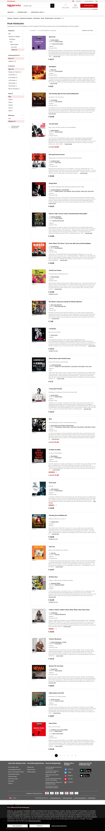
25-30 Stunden (12, 86)
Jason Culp (58, 162)
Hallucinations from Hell (56, 693)
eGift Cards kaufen (13, 778)
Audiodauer (11, 66)
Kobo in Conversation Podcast (16, 771)
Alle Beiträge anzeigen (52, 787)
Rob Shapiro (58, 457)
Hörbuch (12, 121)
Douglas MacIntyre (56, 189)
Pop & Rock (14, 47)
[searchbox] (38, 6)
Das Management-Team (14, 769)
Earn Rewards (11, 1)
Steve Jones (54, 335)
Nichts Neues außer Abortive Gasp (59, 358)
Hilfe (96, 1)
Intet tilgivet (52, 66)
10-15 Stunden (12, 77)
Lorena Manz (74, 366)
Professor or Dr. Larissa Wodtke (59, 729)
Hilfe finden (11, 781)
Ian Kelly (64, 642)
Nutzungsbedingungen (55, 798)
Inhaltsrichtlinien (91, 798)
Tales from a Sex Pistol (54, 332)
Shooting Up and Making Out (58, 515)
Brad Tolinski (54, 425)
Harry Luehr (88, 366)
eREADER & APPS (37, 12)
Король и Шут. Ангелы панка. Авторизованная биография (68, 213)
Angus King (91, 191)
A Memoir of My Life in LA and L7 (57, 518)
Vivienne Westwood (55, 639)
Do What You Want (54, 449)
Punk (16, 50)
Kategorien (11, 30)
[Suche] (52, 6)
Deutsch (10, 102)
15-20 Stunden (12, 80)
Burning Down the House (57, 154)
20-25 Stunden (12, 83)
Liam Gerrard (58, 101)
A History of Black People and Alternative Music (61, 580)
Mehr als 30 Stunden (14, 88)
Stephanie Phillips (55, 583)
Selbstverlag (30, 767)
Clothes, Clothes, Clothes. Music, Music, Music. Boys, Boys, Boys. (69, 609)
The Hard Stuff (53, 124)
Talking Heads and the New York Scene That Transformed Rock (65, 158)
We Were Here (53, 577)
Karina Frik (58, 366)
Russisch (10, 107)
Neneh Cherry (54, 395)
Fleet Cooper (95, 427)
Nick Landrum (58, 670)
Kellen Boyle (88, 427)
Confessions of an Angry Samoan (57, 696)
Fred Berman (58, 427)
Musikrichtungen (14, 44)
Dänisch (10, 110)
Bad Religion (54, 456)
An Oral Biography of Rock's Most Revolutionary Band (63, 422)
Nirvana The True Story (56, 666)
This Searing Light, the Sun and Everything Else (64, 93)
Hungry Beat (53, 183)
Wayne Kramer (55, 130)
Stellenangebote (31, 771)
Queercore (52, 37)
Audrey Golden (55, 40)
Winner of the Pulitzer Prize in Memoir (58, 550)
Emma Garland (55, 276)
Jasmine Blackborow (60, 614)
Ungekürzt (12, 61)
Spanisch (10, 105)
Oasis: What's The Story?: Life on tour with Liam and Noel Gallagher (70, 243)
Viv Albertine (54, 612)
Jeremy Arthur (66, 427)
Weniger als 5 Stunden (14, 72)
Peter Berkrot (80, 427)
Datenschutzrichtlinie (67, 798)
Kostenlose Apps (12, 776)
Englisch (10, 99)
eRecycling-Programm (14, 774)
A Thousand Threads (55, 388)
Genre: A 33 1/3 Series (57, 43)
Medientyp (11, 115)
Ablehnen (39, 826)
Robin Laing (84, 191)
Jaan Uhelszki (62, 425)
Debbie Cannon (59, 191)
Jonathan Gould (55, 161)
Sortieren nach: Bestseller (88, 30)
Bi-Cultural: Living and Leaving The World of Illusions (65, 301)
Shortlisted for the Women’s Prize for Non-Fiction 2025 (63, 392)
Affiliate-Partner (31, 769)
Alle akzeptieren (17, 826)
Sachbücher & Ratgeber (14, 36)
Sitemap (10, 783)
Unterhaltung (12, 39)
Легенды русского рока (58, 220)
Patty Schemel (55, 489)
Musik (11, 41)
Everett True (54, 669)
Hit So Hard (52, 482)
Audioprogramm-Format (15, 55)
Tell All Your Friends (55, 270)
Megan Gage (58, 731)
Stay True (52, 546)
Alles (9, 33)
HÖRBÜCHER (22, 12)
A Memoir (51, 486)
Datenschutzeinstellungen (80, 798)
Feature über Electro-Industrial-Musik (58, 362)
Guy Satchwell (67, 191)
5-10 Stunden (12, 74)
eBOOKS (10, 12)
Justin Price (73, 427)
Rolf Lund (53, 69)
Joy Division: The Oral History (56, 97)
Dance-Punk (53, 723)
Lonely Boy (52, 328)
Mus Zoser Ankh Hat (56, 304)
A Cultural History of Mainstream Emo (58, 274)
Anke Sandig (81, 366)
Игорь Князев (58, 218)
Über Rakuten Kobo (13, 767)
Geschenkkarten (89, 1)
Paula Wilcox (58, 643)
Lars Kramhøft (59, 71)
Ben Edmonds (70, 425)
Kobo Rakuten (14, 5)
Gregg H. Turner (55, 699)
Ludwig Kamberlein (56, 365)
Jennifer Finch (54, 521)
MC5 (50, 419)
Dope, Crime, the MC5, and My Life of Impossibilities (62, 127)
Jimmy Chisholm (76, 191)
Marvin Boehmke (65, 366)
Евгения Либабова (56, 216)
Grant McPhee (65, 189)
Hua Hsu (53, 553)
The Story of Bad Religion (55, 453)
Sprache (10, 93)
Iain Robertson (55, 246)
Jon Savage (54, 100)
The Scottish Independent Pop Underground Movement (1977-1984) (66, 186)
